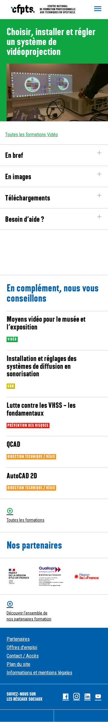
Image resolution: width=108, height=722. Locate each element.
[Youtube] (98, 696)
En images (18, 176)
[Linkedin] (87, 696)
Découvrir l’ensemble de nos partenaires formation (29, 615)
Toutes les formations (25, 520)
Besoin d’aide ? (24, 219)
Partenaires (18, 639)
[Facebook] (65, 696)
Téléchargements (27, 197)
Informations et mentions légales (39, 672)
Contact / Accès (23, 656)
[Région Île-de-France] (86, 576)
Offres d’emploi (22, 647)
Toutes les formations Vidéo (31, 134)
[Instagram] (76, 696)
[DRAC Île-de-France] (19, 576)
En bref (14, 155)
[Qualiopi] (51, 576)
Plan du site (18, 664)
